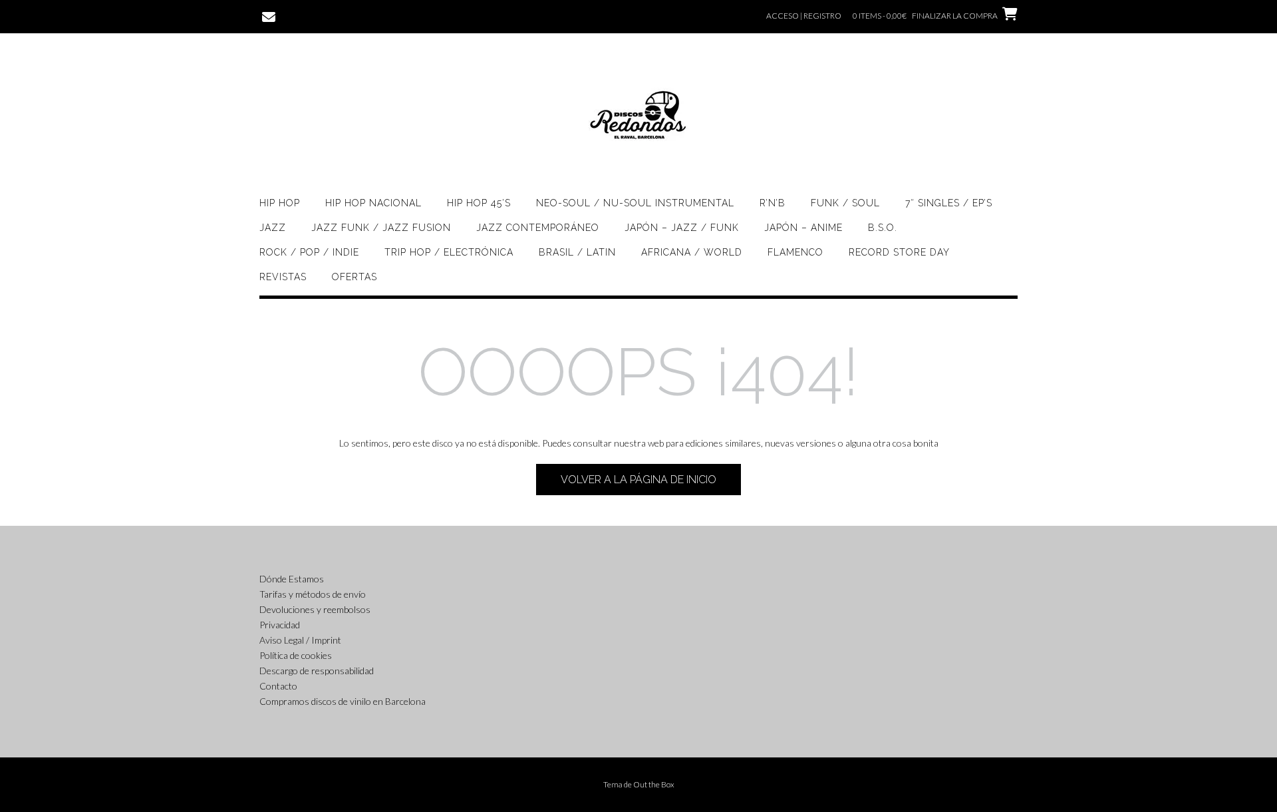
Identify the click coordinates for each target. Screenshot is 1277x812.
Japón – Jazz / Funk (682, 227)
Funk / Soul (845, 203)
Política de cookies (295, 655)
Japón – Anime (803, 227)
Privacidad (279, 624)
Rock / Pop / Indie (309, 252)
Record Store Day (899, 252)
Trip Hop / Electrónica (448, 252)
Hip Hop (279, 203)
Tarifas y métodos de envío (312, 594)
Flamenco (795, 252)
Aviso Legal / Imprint (300, 640)
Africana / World (691, 252)
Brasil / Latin (577, 252)
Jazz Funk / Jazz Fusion (381, 227)
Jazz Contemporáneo (537, 227)
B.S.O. (882, 227)
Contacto (278, 686)
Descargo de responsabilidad (316, 670)
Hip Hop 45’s (479, 203)
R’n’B (772, 203)
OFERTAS (354, 277)
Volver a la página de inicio (638, 479)
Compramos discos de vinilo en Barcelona (342, 701)
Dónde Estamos (291, 578)
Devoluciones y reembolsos (314, 609)
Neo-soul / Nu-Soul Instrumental (635, 203)
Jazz (272, 227)
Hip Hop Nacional (373, 203)
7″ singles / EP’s (948, 203)
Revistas (283, 277)
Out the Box (653, 784)
